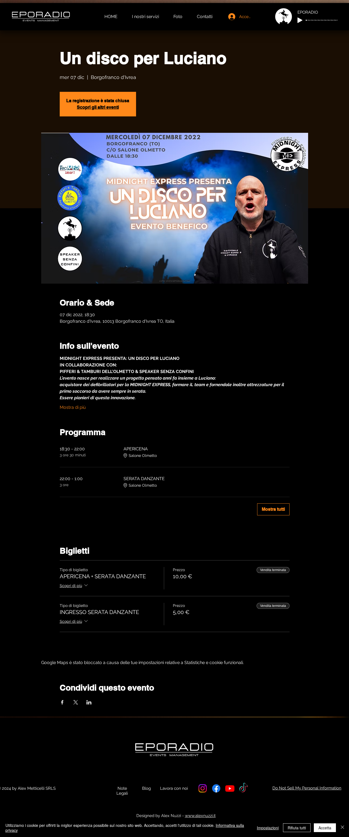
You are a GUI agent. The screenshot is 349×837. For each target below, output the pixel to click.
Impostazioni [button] (268, 827)
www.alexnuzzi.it (200, 815)
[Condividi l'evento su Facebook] (62, 702)
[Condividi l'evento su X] (75, 702)
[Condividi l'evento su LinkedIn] (89, 702)
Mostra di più (73, 407)
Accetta (324, 827)
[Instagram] (202, 788)
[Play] (299, 20)
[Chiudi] (342, 828)
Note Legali (122, 791)
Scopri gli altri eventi (98, 107)
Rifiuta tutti (297, 827)
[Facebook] (216, 788)
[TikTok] (243, 788)
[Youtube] (229, 788)
